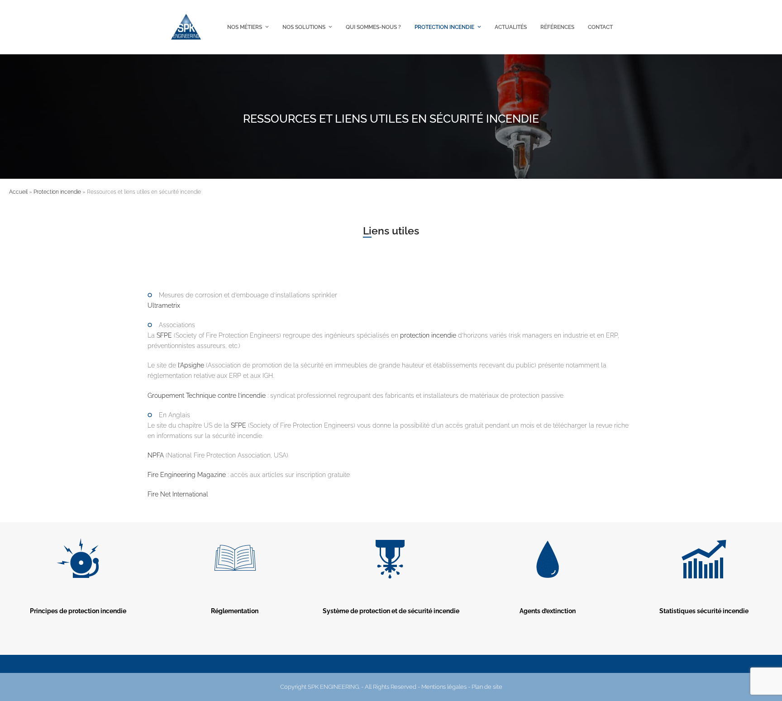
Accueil (18, 192)
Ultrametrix (164, 305)
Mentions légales (444, 686)
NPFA (156, 455)
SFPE (164, 335)
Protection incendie (57, 192)
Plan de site (487, 686)
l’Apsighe (191, 365)
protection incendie (428, 335)
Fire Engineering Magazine (188, 474)
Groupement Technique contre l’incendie (207, 395)
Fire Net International (178, 494)
